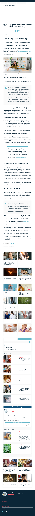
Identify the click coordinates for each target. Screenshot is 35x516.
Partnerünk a (24, 425)
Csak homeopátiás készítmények (11, 349)
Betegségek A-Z (4, 501)
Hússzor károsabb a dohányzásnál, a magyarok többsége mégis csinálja (25, 279)
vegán (28, 184)
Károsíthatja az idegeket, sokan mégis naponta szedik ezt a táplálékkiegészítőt (24, 389)
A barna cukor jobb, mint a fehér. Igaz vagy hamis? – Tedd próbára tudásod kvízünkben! (25, 434)
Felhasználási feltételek (20, 493)
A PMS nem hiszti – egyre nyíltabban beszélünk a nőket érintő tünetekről (24, 293)
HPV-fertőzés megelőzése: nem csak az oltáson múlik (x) (24, 334)
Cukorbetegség (6, 468)
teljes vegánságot (26, 221)
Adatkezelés (20, 495)
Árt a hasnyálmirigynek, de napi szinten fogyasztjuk (24, 370)
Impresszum (20, 491)
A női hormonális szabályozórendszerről (8, 334)
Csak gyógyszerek (8, 344)
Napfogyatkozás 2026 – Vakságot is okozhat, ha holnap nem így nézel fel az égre (10, 279)
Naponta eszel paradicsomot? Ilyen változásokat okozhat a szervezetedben (24, 359)
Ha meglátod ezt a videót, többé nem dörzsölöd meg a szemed (25, 485)
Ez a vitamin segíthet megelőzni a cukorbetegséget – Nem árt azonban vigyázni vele (9, 470)
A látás (20, 482)
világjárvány (17, 120)
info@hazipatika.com (15, 513)
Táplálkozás (6, 5)
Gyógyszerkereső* (5, 503)
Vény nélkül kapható (9, 347)
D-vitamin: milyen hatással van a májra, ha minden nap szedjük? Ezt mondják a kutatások (10, 263)
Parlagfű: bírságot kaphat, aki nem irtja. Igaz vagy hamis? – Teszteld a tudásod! (24, 447)
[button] (17, 499)
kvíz (19, 431)
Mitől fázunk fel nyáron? (8, 292)
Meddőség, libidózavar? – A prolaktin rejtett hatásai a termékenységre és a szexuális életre (9, 307)
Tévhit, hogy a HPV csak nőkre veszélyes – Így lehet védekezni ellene (24, 321)
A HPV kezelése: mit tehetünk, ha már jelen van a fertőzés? (10, 320)
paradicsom (21, 357)
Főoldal (3, 5)
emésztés (5, 482)
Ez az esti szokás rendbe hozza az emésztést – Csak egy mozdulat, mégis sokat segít (10, 485)
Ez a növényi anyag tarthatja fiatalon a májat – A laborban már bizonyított (25, 470)
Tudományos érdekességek (22, 468)
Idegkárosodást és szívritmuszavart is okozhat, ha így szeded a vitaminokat (24, 379)
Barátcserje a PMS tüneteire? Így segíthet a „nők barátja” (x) (24, 306)
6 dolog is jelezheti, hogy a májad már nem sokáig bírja (24, 399)
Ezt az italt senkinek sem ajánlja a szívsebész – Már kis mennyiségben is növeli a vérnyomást (24, 264)
